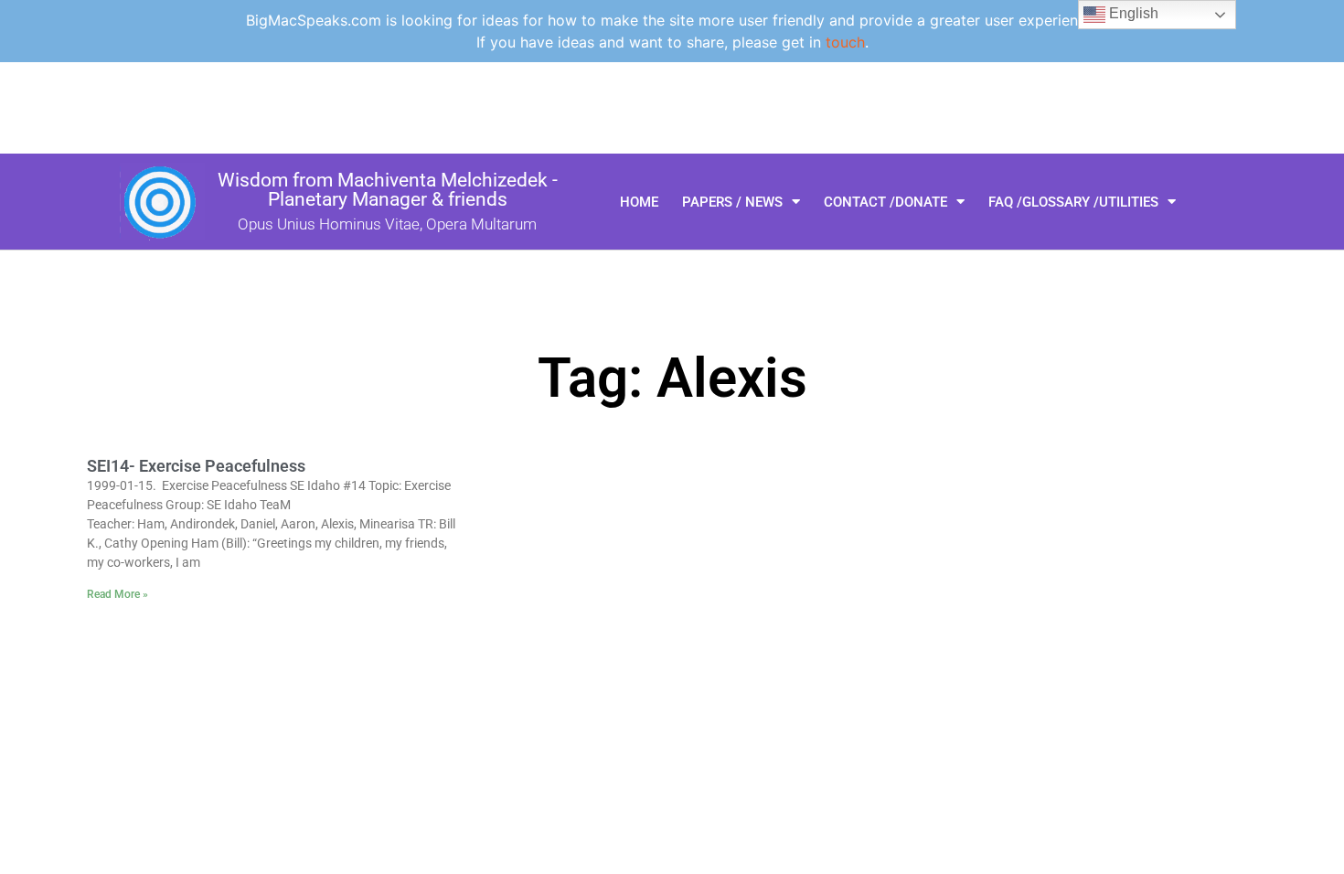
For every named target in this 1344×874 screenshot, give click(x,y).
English (1131, 13)
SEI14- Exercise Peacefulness (196, 465)
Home (639, 202)
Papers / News (732, 202)
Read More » (117, 594)
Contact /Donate (885, 202)
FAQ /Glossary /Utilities (1073, 202)
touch (845, 42)
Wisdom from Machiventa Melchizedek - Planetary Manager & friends (388, 189)
